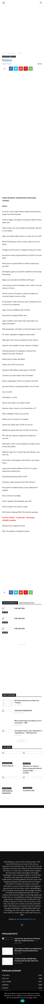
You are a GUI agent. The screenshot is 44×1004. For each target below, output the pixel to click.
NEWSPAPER (11, 53)
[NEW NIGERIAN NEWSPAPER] (11, 782)
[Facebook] (22, 925)
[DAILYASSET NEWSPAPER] (7, 713)
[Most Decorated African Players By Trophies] (7, 703)
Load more (21, 741)
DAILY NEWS (26, 763)
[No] (41, 997)
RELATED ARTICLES (10, 603)
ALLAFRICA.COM (28, 790)
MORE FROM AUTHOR (26, 603)
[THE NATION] (7, 610)
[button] (41, 3)
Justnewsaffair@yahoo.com (26, 919)
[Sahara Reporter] (11, 758)
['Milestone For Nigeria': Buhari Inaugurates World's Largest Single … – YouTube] (32, 758)
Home (4, 53)
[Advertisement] (22, 28)
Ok (22, 1001)
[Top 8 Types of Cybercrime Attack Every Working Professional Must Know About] (7, 951)
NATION (19, 53)
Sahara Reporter (7, 763)
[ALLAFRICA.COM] (32, 782)
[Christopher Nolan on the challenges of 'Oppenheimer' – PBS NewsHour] (7, 733)
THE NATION (19, 608)
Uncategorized (7, 788)
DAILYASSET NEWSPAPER (23, 710)
